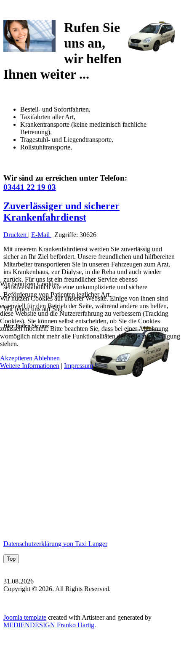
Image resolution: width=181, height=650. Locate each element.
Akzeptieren (16, 358)
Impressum (78, 365)
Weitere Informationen (29, 365)
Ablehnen (47, 358)
